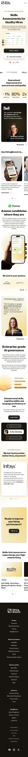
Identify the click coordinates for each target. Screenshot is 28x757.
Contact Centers (14, 648)
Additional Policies (14, 741)
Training (14, 629)
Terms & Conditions (14, 730)
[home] (5, 2)
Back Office (14, 668)
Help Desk (14, 679)
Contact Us (14, 720)
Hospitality (14, 642)
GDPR (14, 735)
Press (14, 701)
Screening (14, 623)
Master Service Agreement (14, 738)
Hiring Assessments (14, 626)
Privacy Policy (14, 733)
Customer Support (14, 676)
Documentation (14, 699)
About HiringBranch (14, 712)
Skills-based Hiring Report (14, 696)
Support (14, 718)
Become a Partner (14, 715)
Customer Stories (14, 693)
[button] (25, 3)
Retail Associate (14, 671)
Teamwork (14, 674)
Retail (14, 654)
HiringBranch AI (14, 631)
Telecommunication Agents (14, 657)
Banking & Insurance (14, 651)
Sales (14, 682)
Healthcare (14, 645)
